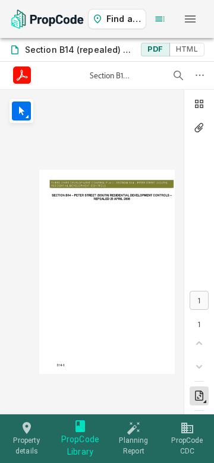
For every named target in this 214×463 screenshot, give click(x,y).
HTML (187, 49)
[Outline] (160, 19)
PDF (155, 49)
